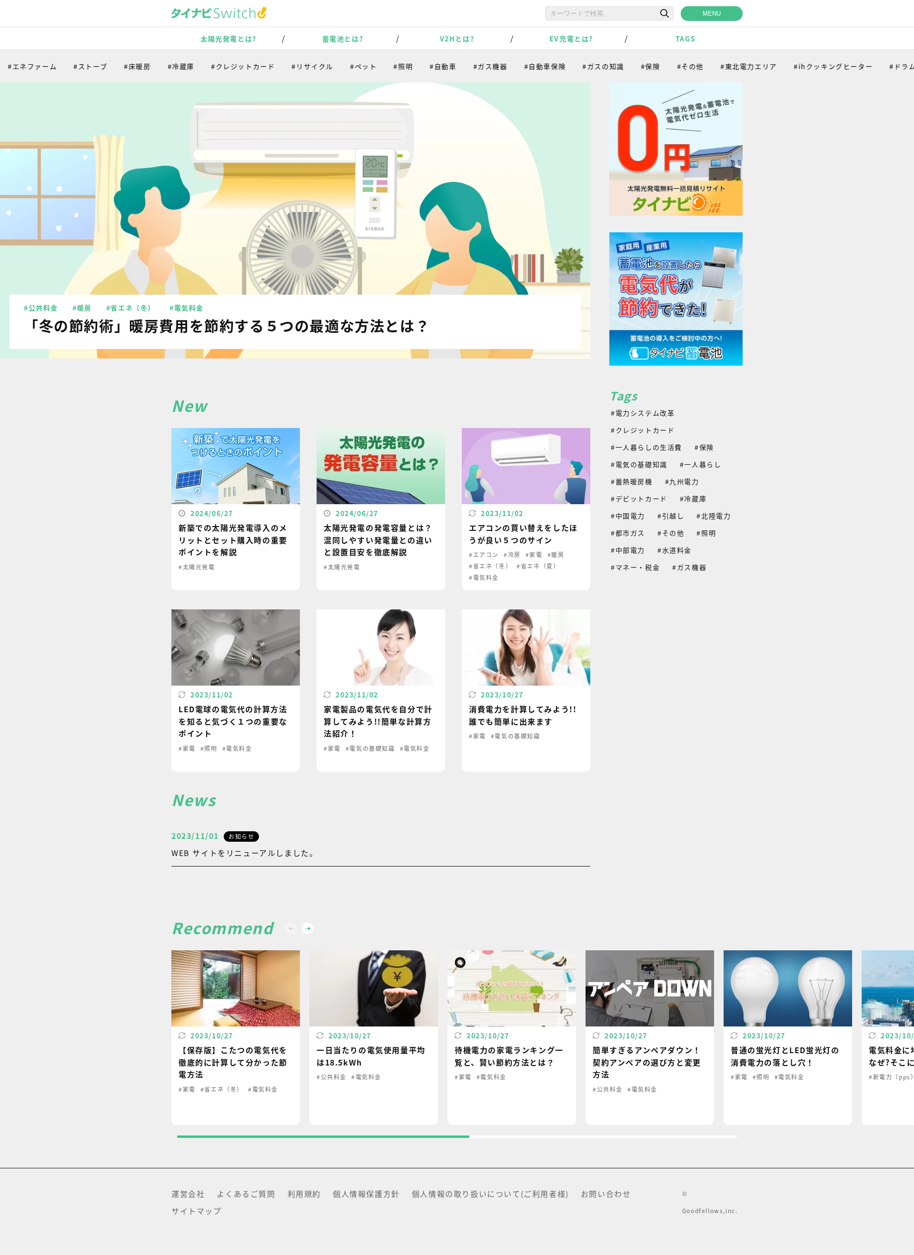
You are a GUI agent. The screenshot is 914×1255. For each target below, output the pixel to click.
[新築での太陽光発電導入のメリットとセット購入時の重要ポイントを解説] (235, 509)
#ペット (340, 66)
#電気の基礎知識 (370, 748)
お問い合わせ (606, 1193)
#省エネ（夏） (538, 566)
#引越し (670, 515)
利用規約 (304, 1193)
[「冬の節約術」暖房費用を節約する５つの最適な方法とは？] (295, 220)
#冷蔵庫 (157, 66)
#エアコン (484, 554)
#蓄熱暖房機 (632, 481)
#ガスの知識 (580, 66)
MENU (712, 13)
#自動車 (419, 66)
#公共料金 (41, 307)
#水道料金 (674, 550)
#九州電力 (682, 481)
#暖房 (82, 307)
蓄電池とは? (343, 38)
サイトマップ (196, 1210)
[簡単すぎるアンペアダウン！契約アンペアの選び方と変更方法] (650, 1037)
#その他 (666, 66)
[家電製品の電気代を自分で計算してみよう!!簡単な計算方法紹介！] (381, 690)
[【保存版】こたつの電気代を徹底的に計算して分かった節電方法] (235, 1037)
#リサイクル (289, 66)
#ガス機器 (466, 66)
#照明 (379, 66)
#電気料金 (186, 307)
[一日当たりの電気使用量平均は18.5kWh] (373, 1037)
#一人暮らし (701, 464)
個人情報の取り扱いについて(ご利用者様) (490, 1193)
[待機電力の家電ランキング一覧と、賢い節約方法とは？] (511, 1037)
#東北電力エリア (725, 66)
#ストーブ (67, 66)
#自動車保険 (521, 66)
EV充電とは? (571, 38)
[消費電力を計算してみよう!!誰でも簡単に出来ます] (526, 690)
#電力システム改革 (643, 413)
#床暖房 (113, 66)
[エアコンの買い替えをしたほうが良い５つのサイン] (526, 509)
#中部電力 (628, 550)
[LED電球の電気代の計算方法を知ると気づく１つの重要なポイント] (235, 690)
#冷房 (512, 554)
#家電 (534, 554)
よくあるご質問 (246, 1193)
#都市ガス (628, 533)
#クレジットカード (219, 66)
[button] (307, 928)
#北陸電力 (713, 515)
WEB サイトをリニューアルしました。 (244, 852)
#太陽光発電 (197, 567)
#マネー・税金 (635, 567)
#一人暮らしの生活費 (646, 447)
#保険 (627, 66)
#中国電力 (628, 515)
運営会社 (188, 1193)
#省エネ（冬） (130, 307)
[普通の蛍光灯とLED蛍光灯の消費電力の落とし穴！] (788, 1037)
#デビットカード (639, 498)
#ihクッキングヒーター (809, 66)
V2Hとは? (457, 38)
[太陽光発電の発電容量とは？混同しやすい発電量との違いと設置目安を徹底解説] (381, 509)
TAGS (685, 38)
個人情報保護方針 (366, 1193)
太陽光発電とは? (228, 38)
